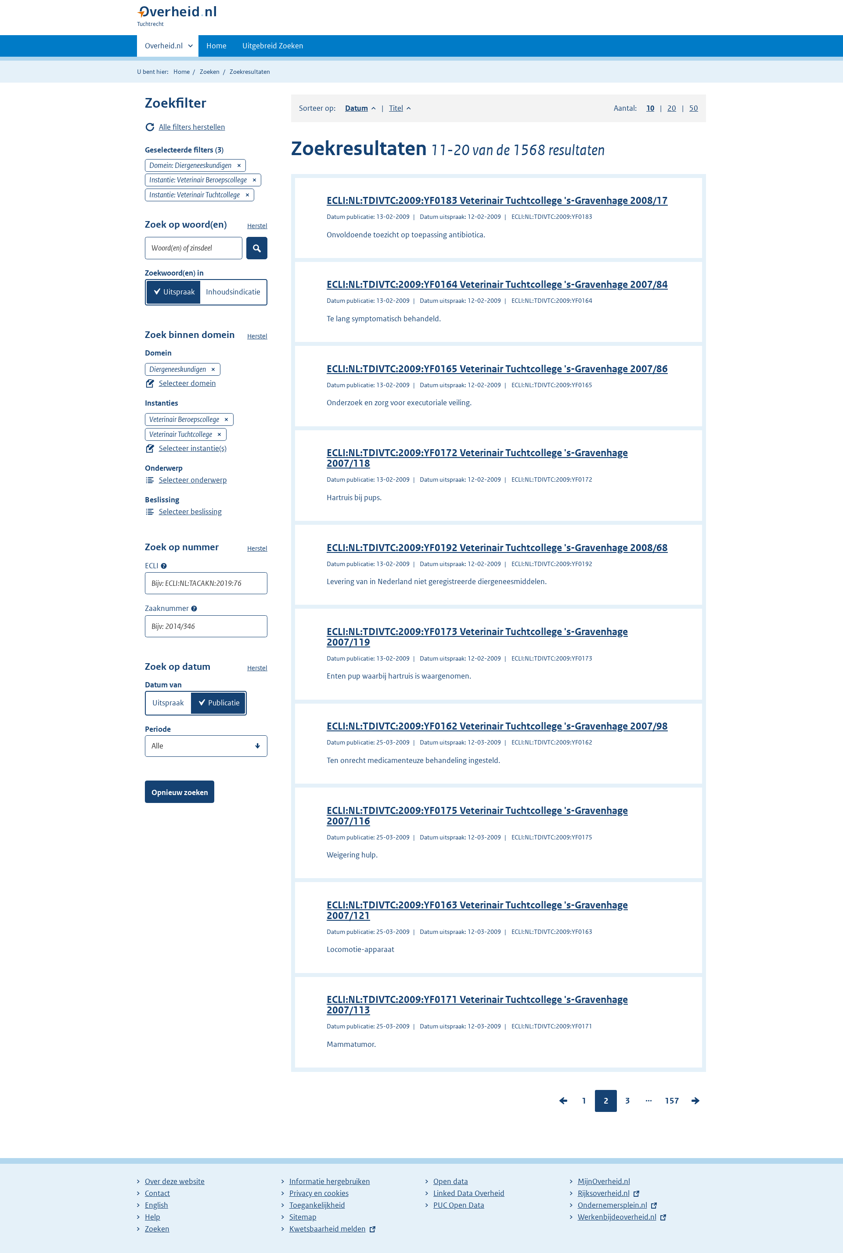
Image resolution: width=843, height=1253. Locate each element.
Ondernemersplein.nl (612, 1205)
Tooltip (164, 566)
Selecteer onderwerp (193, 480)
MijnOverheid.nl (604, 1181)
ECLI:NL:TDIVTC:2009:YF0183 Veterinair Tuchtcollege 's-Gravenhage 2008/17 (497, 201)
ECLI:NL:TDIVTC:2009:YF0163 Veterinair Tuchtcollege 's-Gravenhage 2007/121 (477, 910)
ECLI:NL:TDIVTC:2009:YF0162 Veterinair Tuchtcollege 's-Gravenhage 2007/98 (497, 726)
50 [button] (693, 108)
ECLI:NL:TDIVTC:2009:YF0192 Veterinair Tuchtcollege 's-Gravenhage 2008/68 (497, 548)
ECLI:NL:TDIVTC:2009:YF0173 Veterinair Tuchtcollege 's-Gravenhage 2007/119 (477, 637)
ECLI (152, 565)
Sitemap (303, 1217)
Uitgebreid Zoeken (272, 46)
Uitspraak (179, 292)
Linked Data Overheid (468, 1193)
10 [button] (650, 108)
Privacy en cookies (319, 1193)
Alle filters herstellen (192, 127)
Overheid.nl (164, 49)
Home (216, 46)
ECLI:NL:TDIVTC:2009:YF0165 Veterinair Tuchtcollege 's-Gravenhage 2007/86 (497, 369)
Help (152, 1217)
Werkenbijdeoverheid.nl (617, 1217)
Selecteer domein (187, 383)
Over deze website (175, 1181)
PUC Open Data (458, 1205)
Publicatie (224, 703)
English (156, 1205)
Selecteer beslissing (190, 511)
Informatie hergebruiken (329, 1181)
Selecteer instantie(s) (193, 448)
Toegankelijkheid (317, 1205)
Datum (360, 108)
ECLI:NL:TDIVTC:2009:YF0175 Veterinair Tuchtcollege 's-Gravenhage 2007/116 (477, 816)
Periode (158, 729)
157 (672, 1103)
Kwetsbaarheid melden (327, 1229)
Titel (400, 108)
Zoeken (210, 72)
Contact (157, 1193)
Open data (450, 1181)
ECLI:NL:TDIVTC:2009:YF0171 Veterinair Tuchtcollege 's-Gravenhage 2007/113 (477, 1005)
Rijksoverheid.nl (604, 1193)
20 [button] (671, 108)
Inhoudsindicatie (233, 292)
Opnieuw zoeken (179, 792)
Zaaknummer (167, 608)
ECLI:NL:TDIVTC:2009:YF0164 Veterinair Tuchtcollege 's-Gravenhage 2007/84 (497, 285)
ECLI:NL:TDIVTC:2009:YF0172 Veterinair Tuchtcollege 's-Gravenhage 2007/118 (477, 458)
